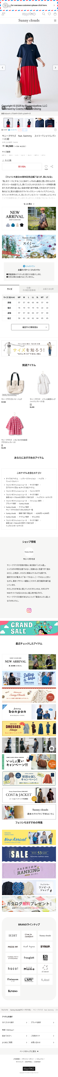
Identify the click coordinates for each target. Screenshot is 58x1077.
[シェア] (51, 166)
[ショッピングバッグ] (55, 14)
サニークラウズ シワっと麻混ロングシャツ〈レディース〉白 (42, 400)
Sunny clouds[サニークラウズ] (20, 1010)
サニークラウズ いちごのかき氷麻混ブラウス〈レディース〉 (14, 441)
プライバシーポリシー (28, 1059)
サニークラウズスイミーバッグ (11, 399)
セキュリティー (41, 1059)
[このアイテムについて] (55, 130)
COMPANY (37, 1062)
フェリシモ (4, 1010)
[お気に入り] (49, 14)
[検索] (44, 14)
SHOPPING (28, 1062)
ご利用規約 (16, 1059)
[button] (55, 67)
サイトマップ (19, 1062)
